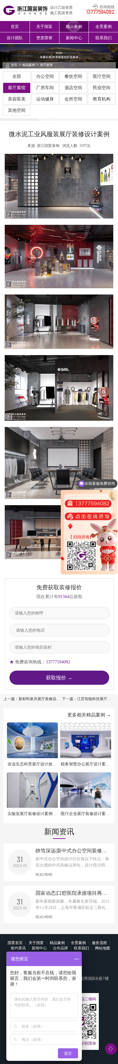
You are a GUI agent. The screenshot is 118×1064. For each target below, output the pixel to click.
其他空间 (16, 110)
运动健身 (45, 99)
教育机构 (101, 99)
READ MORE (44, 875)
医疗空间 (101, 76)
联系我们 (103, 37)
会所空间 (73, 99)
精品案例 (74, 26)
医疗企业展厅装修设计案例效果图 (85, 814)
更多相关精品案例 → (89, 714)
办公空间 (45, 76)
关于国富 (44, 26)
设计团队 (15, 37)
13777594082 (100, 12)
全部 (16, 76)
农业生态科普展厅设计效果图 (32, 764)
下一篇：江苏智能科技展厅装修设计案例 (86, 699)
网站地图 (102, 948)
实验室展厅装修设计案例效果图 (32, 814)
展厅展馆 (46, 65)
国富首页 (15, 943)
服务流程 (99, 943)
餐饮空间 (73, 76)
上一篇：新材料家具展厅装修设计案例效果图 (31, 699)
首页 (15, 26)
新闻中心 (74, 37)
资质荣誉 (44, 37)
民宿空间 (101, 87)
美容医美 (16, 99)
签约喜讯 (18, 948)
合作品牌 (60, 948)
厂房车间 (45, 87)
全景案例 (103, 26)
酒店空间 (73, 87)
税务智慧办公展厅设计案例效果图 (85, 764)
